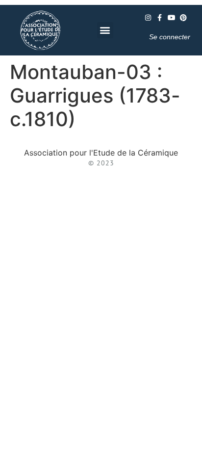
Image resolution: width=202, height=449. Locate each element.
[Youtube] (171, 17)
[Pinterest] (183, 17)
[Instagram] (148, 17)
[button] (105, 30)
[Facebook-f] (159, 17)
